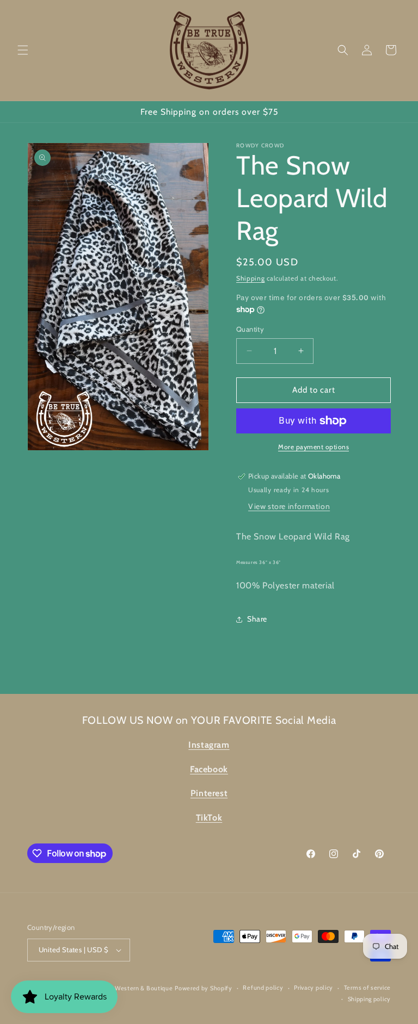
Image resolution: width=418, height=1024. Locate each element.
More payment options (313, 447)
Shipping (250, 278)
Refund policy (263, 987)
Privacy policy (313, 987)
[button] (23, 50)
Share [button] (257, 619)
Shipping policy (369, 999)
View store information (289, 506)
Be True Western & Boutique (132, 988)
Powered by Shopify (203, 988)
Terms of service (367, 987)
